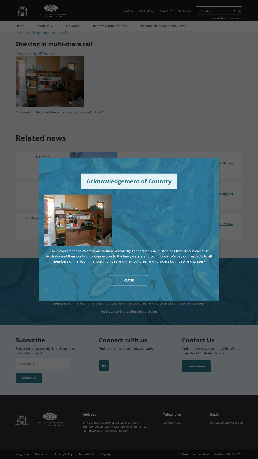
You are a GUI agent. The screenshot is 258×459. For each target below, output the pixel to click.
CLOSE (129, 280)
